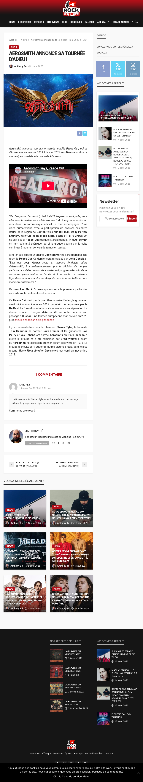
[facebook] (58, 443)
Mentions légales (62, 753)
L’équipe (46, 753)
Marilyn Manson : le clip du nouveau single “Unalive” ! (123, 132)
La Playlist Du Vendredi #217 (73, 653)
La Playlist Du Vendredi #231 (73, 703)
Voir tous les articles (37, 443)
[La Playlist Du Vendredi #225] (56, 671)
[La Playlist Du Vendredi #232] (56, 688)
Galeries (89, 22)
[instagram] (68, 443)
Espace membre (121, 22)
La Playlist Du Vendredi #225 (73, 669)
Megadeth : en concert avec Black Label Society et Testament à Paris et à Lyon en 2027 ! (23, 556)
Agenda (101, 22)
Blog (64, 22)
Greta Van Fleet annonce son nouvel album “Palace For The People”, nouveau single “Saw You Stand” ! (70, 598)
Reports (39, 22)
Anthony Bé (20, 66)
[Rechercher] (136, 22)
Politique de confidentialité (88, 753)
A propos (35, 753)
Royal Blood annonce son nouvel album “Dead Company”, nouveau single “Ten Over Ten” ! (71, 515)
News (12, 22)
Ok (55, 776)
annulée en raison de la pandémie (34, 319)
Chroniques (24, 22)
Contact (109, 753)
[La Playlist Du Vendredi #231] (56, 705)
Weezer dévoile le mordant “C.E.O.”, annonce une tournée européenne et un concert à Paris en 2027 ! (70, 556)
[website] (53, 443)
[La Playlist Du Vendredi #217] (56, 655)
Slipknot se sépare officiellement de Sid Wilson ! (23, 516)
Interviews (53, 22)
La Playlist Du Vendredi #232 (73, 686)
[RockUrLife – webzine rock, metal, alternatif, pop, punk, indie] (72, 744)
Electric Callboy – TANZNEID (124, 178)
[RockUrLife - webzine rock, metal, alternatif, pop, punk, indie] (71, 8)
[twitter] (63, 443)
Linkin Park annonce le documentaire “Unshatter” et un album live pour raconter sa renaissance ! (23, 598)
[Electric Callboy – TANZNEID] (105, 180)
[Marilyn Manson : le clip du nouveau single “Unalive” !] (105, 133)
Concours (76, 22)
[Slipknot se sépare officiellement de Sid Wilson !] (118, 108)
